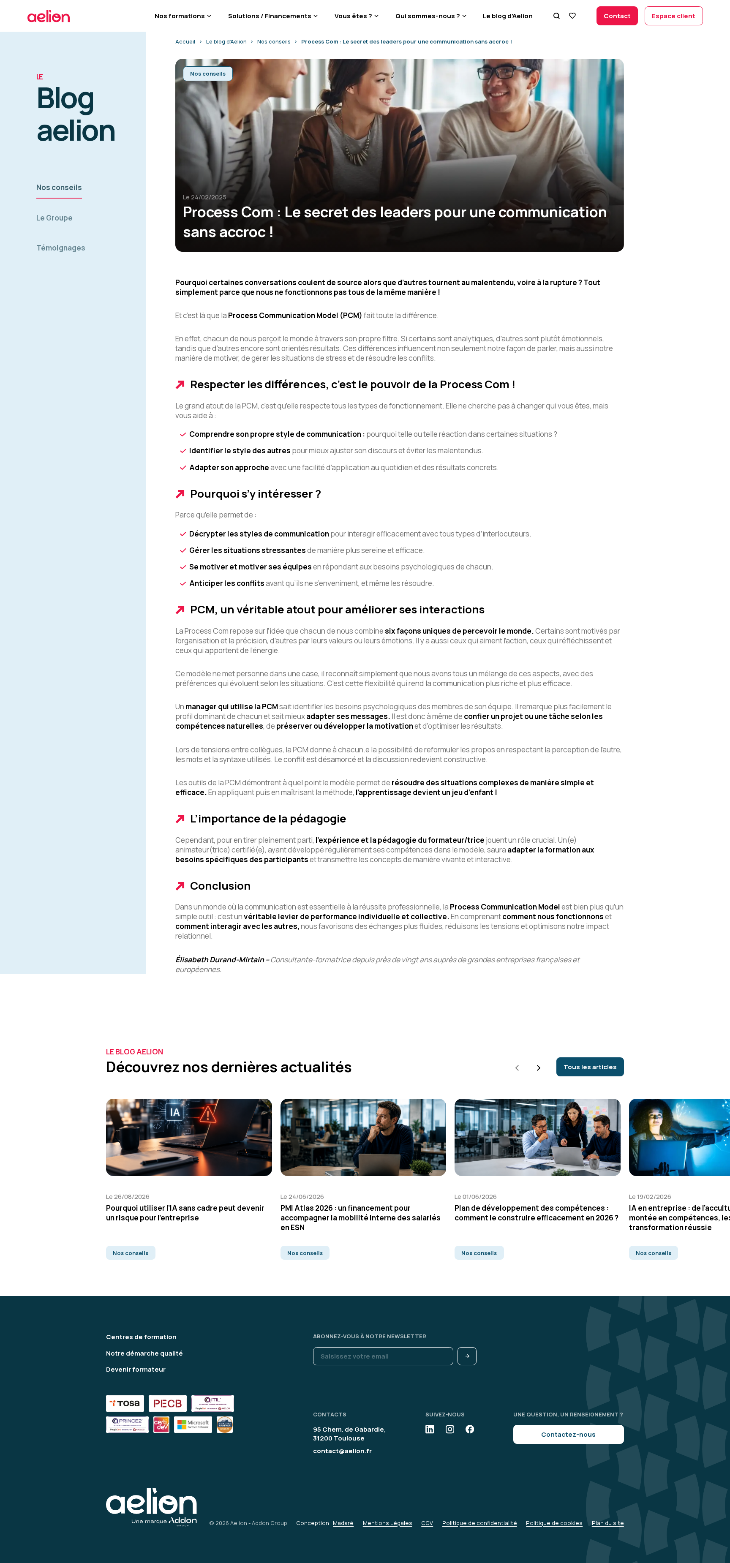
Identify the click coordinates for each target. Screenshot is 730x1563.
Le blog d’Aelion (508, 15)
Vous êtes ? (353, 15)
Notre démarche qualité (144, 1353)
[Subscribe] (467, 1356)
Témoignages (60, 248)
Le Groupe (54, 218)
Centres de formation (141, 1336)
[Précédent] (517, 1067)
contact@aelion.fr (342, 1450)
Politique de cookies (554, 1523)
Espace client (673, 15)
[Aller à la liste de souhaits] (573, 16)
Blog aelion (75, 111)
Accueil (185, 41)
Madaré (343, 1523)
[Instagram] (450, 1429)
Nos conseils (59, 187)
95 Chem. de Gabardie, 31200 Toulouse (349, 1434)
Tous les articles (590, 1066)
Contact (617, 15)
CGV (427, 1523)
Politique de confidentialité (479, 1523)
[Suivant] (538, 1067)
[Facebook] (470, 1429)
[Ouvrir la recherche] (557, 16)
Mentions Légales (387, 1523)
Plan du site (608, 1523)
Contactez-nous (568, 1434)
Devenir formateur (136, 1369)
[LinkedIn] (429, 1429)
